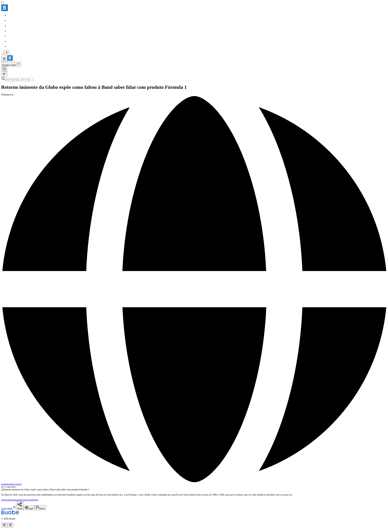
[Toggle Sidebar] (2, 54)
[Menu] (4, 59)
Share (19, 508)
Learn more (6, 508)
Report (42, 508)
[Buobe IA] (2, 2)
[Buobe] (4, 10)
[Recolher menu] (7, 52)
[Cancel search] (4, 74)
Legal (30, 508)
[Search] (4, 69)
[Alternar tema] (4, 525)
